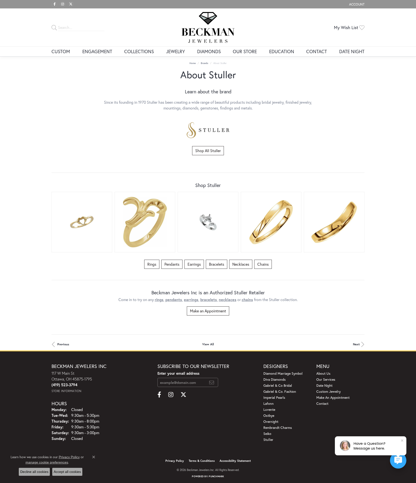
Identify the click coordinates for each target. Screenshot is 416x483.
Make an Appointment (208, 310)
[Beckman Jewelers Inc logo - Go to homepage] (208, 27)
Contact (316, 51)
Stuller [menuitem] (268, 439)
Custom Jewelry (328, 391)
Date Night (351, 51)
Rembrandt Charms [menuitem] (277, 427)
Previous (63, 344)
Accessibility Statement (235, 461)
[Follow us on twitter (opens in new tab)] (71, 4)
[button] (356, 4)
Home (192, 63)
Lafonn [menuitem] (268, 403)
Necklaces (240, 264)
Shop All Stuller (208, 150)
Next (356, 344)
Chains (263, 264)
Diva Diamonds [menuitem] (274, 379)
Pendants (171, 264)
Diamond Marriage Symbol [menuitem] (283, 373)
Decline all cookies (34, 472)
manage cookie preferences (47, 462)
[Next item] (359, 222)
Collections (139, 51)
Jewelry (175, 51)
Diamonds (209, 51)
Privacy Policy (174, 461)
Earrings (194, 264)
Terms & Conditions (202, 461)
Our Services (325, 379)
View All (208, 344)
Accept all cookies (67, 472)
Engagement (97, 51)
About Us (323, 373)
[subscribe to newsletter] (211, 382)
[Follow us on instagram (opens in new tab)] (62, 4)
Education (281, 51)
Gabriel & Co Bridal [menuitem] (277, 385)
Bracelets (216, 264)
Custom (61, 51)
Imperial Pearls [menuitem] (274, 397)
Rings (151, 264)
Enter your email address (178, 373)
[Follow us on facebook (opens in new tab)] (54, 4)
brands (204, 63)
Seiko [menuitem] (267, 433)
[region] (208, 222)
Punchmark (216, 476)
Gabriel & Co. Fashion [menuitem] (279, 391)
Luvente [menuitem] (269, 409)
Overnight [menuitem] (270, 421)
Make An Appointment (333, 397)
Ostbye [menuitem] (268, 415)
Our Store (245, 51)
